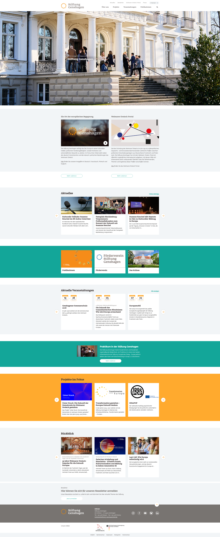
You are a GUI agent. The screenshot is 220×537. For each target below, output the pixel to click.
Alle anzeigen (155, 291)
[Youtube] (145, 513)
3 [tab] (111, 102)
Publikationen (146, 7)
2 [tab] (110, 102)
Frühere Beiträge (154, 194)
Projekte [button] (116, 7)
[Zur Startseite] (72, 6)
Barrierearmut (100, 535)
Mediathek (121, 2)
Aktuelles (112, 2)
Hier (62, 161)
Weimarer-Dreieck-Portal (133, 2)
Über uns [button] (105, 7)
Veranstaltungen (129, 7)
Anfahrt (92, 535)
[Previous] (6, 58)
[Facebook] (139, 513)
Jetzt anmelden (72, 498)
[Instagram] (133, 513)
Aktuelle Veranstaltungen (77, 290)
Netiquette (117, 535)
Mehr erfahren (72, 176)
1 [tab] (108, 102)
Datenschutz (126, 535)
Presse (145, 2)
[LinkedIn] (157, 513)
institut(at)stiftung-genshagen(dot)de (106, 517)
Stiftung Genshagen (80, 59)
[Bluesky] (151, 513)
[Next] (214, 58)
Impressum (109, 535)
